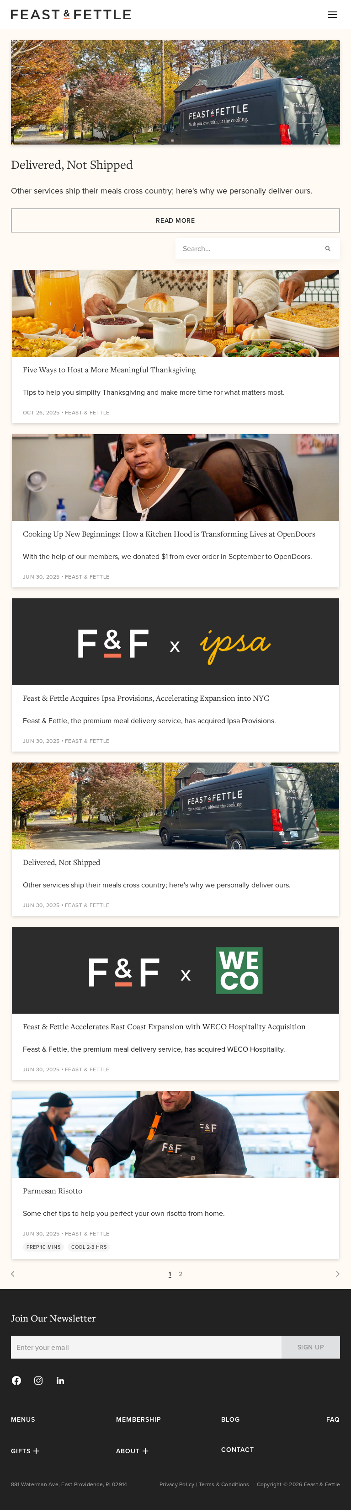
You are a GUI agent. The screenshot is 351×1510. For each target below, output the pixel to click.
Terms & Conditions (224, 1484)
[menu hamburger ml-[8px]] (332, 14)
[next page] (13, 1274)
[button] (26, 1451)
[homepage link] (88, 15)
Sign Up (311, 1347)
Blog (230, 1419)
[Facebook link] (16, 1380)
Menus (23, 1419)
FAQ (333, 1419)
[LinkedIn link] (60, 1380)
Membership (138, 1419)
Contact (237, 1450)
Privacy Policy (177, 1484)
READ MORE (175, 220)
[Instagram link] (38, 1380)
